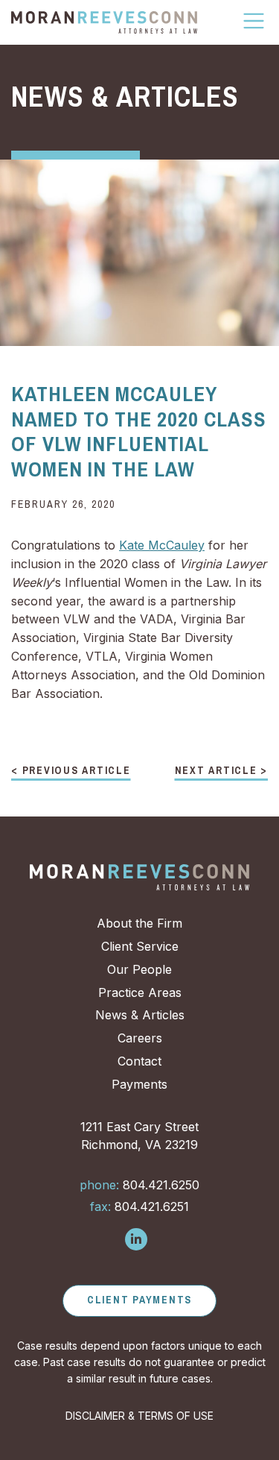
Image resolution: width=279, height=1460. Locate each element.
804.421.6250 (139, 1184)
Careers (140, 1038)
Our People (139, 969)
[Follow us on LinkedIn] (136, 1239)
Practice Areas (140, 992)
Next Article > (222, 771)
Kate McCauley (162, 545)
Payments (139, 1084)
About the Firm (139, 923)
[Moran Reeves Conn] (104, 22)
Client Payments (139, 1299)
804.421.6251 (139, 1206)
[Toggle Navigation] (254, 21)
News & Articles (140, 1014)
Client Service (140, 946)
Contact (139, 1061)
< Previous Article (71, 771)
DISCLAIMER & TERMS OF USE (139, 1415)
